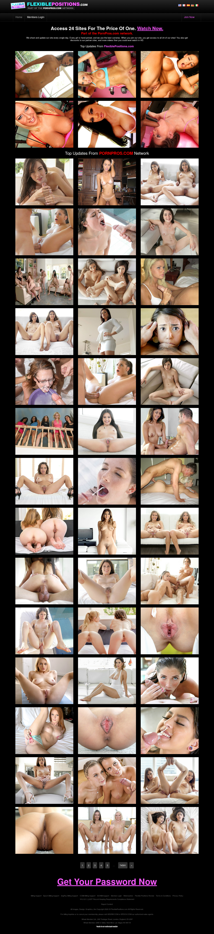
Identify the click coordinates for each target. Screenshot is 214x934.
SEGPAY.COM (112, 914)
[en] (180, 5)
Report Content (107, 904)
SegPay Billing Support (69, 895)
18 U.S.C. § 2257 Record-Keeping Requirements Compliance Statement (107, 899)
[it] (197, 5)
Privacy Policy (177, 895)
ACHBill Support (103, 895)
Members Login (35, 17)
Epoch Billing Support (51, 895)
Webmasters (128, 895)
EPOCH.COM (126, 914)
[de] (192, 5)
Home (20, 17)
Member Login (116, 895)
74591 (123, 865)
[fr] (184, 5)
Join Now (189, 17)
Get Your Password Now (107, 881)
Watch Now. (150, 28)
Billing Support (36, 895)
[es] (188, 5)
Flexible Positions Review (144, 895)
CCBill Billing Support (87, 895)
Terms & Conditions (163, 895)
